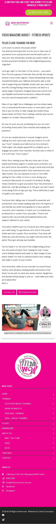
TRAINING (6, 399)
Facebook (10, 486)
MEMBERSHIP (8, 428)
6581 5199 (10, 478)
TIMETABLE (7, 453)
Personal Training (14, 413)
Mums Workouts (13, 408)
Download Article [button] (28, 292)
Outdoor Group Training (18, 403)
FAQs (7, 443)
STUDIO (5, 423)
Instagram (10, 490)
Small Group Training (16, 418)
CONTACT (6, 458)
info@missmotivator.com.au (18, 482)
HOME (4, 394)
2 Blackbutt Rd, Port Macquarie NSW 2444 (24, 474)
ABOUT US (7, 433)
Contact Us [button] (9, 292)
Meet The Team (12, 438)
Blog (7, 448)
